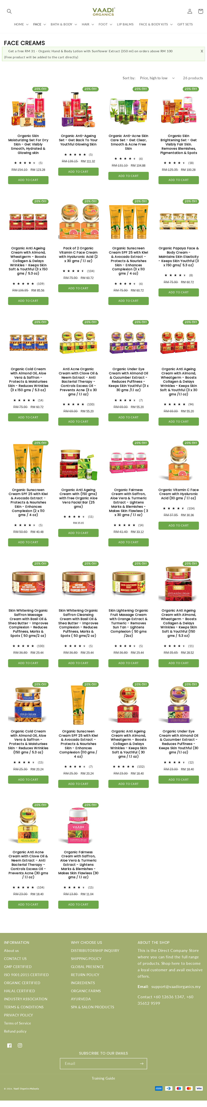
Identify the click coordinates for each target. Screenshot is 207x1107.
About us (11, 950)
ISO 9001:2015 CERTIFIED (26, 975)
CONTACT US (15, 959)
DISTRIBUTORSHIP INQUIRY (95, 950)
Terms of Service (17, 1023)
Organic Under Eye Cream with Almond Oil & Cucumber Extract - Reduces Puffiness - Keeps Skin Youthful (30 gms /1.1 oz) (179, 742)
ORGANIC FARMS (86, 991)
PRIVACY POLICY (18, 1015)
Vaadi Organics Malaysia (26, 1088)
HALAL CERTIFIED (19, 991)
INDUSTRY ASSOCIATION (25, 999)
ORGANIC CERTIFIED (22, 983)
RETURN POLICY (85, 975)
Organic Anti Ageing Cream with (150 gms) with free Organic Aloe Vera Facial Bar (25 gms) (78, 498)
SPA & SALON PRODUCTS (92, 1007)
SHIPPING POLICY (86, 959)
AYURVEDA (81, 999)
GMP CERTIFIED (18, 967)
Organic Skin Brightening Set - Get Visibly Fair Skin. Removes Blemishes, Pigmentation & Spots (178, 144)
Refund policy (15, 1031)
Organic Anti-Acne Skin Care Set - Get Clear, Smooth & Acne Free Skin (128, 142)
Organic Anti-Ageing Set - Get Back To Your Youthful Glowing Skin (78, 140)
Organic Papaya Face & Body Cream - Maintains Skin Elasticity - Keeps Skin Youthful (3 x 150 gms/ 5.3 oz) (178, 256)
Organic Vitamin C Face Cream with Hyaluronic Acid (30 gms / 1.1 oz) (178, 494)
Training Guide (103, 1078)
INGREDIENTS (83, 983)
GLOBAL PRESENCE (87, 967)
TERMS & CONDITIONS (24, 1007)
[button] (9, 11)
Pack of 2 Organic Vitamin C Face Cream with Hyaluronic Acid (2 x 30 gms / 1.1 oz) (78, 254)
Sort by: (129, 78)
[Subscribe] (141, 1063)
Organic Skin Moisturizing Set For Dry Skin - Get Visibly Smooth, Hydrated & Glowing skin (28, 144)
